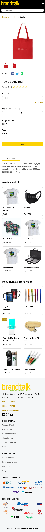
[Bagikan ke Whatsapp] (22, 75)
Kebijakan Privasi (9, 462)
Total (4, 130)
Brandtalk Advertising (29, 528)
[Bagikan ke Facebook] (12, 75)
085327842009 (8, 402)
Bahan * (5, 94)
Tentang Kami (8, 425)
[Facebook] (3, 415)
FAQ (4, 471)
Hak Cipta (6, 466)
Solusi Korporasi (9, 458)
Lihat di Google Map (10, 410)
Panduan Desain (9, 434)
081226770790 (8, 406)
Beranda (5, 17)
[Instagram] (7, 415)
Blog (4, 447)
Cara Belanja (7, 429)
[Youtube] (11, 415)
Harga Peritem (8, 121)
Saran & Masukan (9, 442)
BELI (22, 144)
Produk (12, 17)
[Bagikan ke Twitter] (17, 75)
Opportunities (7, 438)
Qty (11, 109)
